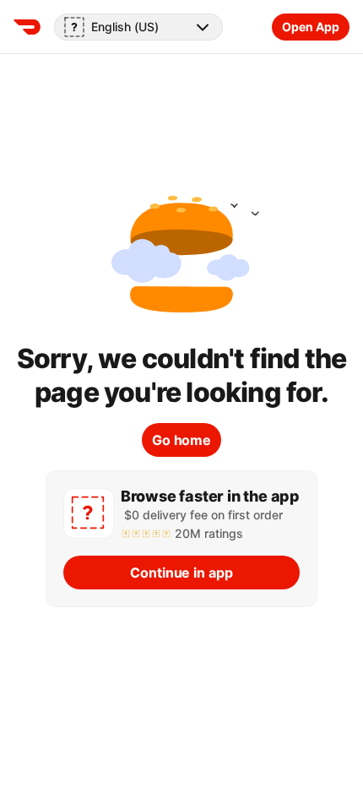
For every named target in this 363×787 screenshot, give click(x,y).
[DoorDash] (27, 27)
